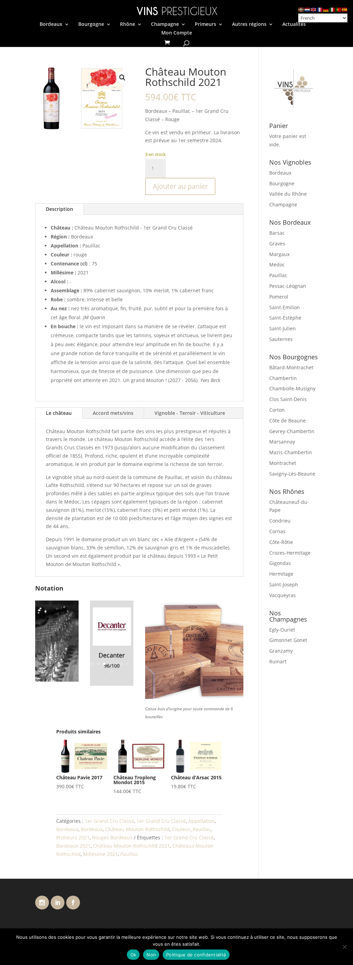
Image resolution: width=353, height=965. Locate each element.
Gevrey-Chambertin (291, 431)
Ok (133, 954)
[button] (122, 77)
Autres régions (249, 24)
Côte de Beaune (287, 420)
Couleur (181, 829)
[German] (326, 9)
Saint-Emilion (284, 307)
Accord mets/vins (113, 413)
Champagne (165, 24)
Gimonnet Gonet (288, 640)
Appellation (201, 821)
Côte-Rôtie (281, 542)
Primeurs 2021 (73, 837)
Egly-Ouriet (282, 629)
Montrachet (282, 463)
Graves (277, 243)
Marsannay (282, 441)
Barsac (277, 233)
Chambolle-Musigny (292, 388)
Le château (59, 413)
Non (151, 954)
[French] (320, 9)
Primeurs (205, 24)
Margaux (279, 254)
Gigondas (280, 563)
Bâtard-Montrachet (291, 367)
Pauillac (202, 829)
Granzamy (281, 650)
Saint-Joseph (283, 584)
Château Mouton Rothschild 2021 (131, 845)
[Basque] (301, 9)
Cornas (277, 531)
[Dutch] (307, 9)
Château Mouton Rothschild (137, 829)
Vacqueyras (282, 595)
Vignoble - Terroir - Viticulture (189, 413)
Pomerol (278, 296)
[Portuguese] (338, 9)
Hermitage (281, 574)
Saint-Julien (282, 328)
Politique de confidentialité (196, 954)
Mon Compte (176, 33)
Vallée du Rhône (288, 194)
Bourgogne (91, 24)
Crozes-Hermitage (290, 552)
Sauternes (281, 339)
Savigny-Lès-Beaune (292, 473)
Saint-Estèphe (285, 317)
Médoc (277, 264)
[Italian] (332, 9)
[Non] (344, 946)
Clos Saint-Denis (288, 399)
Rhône (127, 24)
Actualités (294, 24)
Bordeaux (51, 24)
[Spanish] (345, 9)
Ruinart (277, 661)
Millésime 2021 (100, 854)
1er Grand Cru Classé (109, 821)
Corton (277, 410)
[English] (314, 9)
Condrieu (280, 520)
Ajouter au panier (180, 186)
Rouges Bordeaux (112, 837)
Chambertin (283, 378)
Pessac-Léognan (287, 286)
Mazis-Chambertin (290, 452)
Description (59, 209)
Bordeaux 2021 (73, 845)
